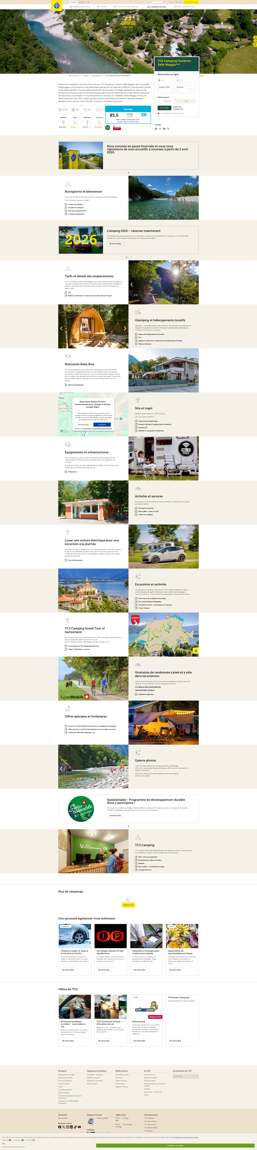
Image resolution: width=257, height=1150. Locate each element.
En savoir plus (115, 244)
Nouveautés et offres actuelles (150, 860)
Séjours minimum (145, 344)
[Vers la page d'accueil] (56, 5)
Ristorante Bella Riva (76, 385)
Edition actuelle (102, 1118)
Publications (121, 1071)
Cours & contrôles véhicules (128, 7)
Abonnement (62, 1118)
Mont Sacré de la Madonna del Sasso (152, 598)
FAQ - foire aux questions (148, 857)
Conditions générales (76, 214)
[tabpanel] (128, 155)
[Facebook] (60, 1126)
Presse (146, 1095)
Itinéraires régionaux (146, 694)
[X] (64, 1126)
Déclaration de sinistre (94, 1081)
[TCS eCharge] (119, 1124)
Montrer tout (128, 905)
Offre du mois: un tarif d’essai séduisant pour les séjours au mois (92, 729)
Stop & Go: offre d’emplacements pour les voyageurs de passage (92, 726)
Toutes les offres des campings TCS (81, 732)
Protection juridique (65, 1081)
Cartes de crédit (63, 1084)
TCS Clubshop (149, 1118)
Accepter (102, 424)
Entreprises (82, 2)
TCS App (126, 1118)
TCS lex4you (148, 1131)
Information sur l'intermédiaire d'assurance (68, 1102)
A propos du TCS (150, 1075)
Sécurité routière (149, 1081)
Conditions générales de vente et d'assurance (69, 1097)
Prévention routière (122, 1075)
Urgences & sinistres (96, 1071)
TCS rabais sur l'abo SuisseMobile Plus (148, 687)
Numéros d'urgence (93, 1078)
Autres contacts (92, 1084)
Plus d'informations (75, 560)
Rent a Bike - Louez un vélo (149, 511)
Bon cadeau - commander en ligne (151, 867)
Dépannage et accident (66, 1075)
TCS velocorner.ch (150, 1121)
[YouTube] (79, 1126)
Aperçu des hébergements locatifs (151, 334)
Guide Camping (120, 1081)
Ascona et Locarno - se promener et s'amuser (155, 605)
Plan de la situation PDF (77, 211)
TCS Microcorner (150, 1124)
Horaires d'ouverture (76, 208)
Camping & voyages (158, 7)
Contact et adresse (75, 204)
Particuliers (73, 2)
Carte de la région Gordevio (144, 690)
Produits (103, 7)
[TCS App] (118, 1118)
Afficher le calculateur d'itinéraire (151, 431)
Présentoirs (72, 472)
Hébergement (163, 97)
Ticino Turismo (144, 608)
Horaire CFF (143, 427)
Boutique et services (146, 508)
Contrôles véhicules (65, 1090)
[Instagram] (67, 1126)
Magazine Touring (121, 1087)
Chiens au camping (145, 515)
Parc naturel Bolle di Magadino (150, 602)
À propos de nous (145, 870)
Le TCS (147, 1071)
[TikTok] (75, 1126)
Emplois (141, 863)
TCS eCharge (127, 1124)
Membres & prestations (82, 7)
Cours (60, 1087)
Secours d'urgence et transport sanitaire (154, 1085)
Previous (132, 284)
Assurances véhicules (65, 1078)
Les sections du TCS (182, 1071)
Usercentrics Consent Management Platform (97, 429)
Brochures (119, 1078)
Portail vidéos (120, 1084)
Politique (147, 1089)
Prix (69, 292)
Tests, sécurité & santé (186, 7)
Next (195, 284)
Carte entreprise (63, 1093)
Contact (180, 2)
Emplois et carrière (150, 1078)
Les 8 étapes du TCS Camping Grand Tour (83, 646)
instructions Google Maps (148, 421)
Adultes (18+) (164, 87)
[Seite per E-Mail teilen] (160, 129)
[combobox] (167, 90)
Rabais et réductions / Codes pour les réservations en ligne (90, 296)
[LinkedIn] (71, 1126)
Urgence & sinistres (192, 2)
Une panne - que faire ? (95, 1075)
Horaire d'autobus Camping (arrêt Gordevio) (155, 424)
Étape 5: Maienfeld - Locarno (79, 649)
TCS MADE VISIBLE (151, 1128)
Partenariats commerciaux (153, 1092)
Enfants (180, 87)
